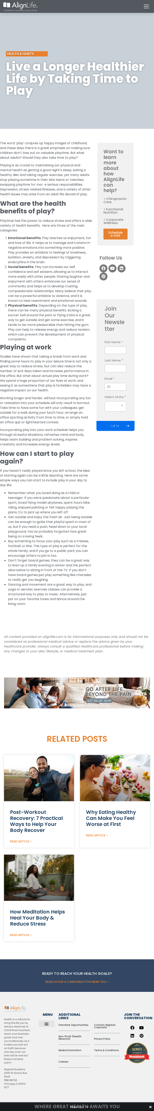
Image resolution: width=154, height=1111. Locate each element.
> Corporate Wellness (113, 221)
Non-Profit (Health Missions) (70, 1037)
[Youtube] (112, 268)
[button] (47, 1023)
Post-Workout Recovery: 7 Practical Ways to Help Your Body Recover (36, 821)
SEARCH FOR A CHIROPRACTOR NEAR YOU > (77, 982)
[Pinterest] (103, 276)
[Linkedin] (122, 268)
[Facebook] (103, 268)
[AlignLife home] (20, 6)
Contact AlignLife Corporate (105, 1026)
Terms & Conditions (106, 1050)
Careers (63, 1061)
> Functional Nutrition (113, 211)
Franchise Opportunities (73, 1025)
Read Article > (21, 841)
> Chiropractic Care (115, 200)
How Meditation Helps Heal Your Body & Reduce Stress (37, 917)
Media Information (70, 1050)
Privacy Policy (102, 1038)
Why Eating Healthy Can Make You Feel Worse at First (111, 818)
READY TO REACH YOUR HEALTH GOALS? (77, 973)
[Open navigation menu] (146, 6)
